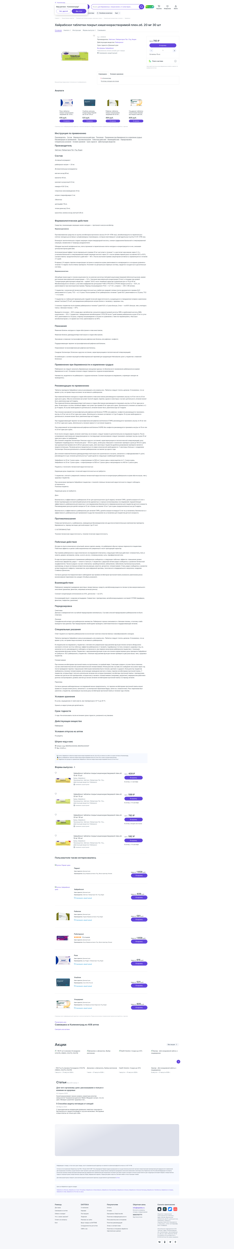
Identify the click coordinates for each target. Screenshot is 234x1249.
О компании (84, 1207)
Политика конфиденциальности (116, 1216)
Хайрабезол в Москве (62, 1190)
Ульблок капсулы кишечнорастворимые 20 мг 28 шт (89, 112)
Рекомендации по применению (66, 139)
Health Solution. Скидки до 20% (130, 1068)
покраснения (115, 7)
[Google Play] (165, 1209)
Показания (100, 137)
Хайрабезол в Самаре (167, 1190)
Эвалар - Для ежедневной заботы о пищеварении (163, 1069)
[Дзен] (175, 1242)
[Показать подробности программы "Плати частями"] (175, 61)
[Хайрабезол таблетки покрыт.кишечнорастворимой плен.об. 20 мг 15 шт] (63, 801)
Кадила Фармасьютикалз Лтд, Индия (93, 916)
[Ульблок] (63, 982)
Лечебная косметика (105, 13)
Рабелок (77, 911)
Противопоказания (84, 139)
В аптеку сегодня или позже (110, 81)
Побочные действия (99, 139)
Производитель (60, 137)
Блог (56, 1222)
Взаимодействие (113, 139)
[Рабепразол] (63, 938)
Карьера (83, 1210)
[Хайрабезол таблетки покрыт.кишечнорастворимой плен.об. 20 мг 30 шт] (63, 822)
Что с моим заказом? (61, 1216)
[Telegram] (170, 1242)
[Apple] (159, 1209)
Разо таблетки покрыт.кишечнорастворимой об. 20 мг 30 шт (67, 112)
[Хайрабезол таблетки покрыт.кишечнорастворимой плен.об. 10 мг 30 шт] (63, 843)
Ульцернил (78, 999)
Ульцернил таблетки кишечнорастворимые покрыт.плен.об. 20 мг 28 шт (136, 112)
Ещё (116, 13)
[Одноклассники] (165, 1242)
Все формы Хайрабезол (105, 48)
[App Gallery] (175, 1209)
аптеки (118, 1177)
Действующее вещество (106, 142)
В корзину (67, 121)
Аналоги (67, 30)
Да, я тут (79, 11)
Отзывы (109, 1210)
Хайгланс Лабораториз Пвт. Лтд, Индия (122, 39)
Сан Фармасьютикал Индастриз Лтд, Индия (95, 1004)
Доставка (58, 1207)
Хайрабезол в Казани (123, 1190)
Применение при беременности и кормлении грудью (123, 137)
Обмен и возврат (60, 1213)
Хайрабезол (81, 778)
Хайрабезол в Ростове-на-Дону (75, 1191)
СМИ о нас (84, 1228)
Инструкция (76, 30)
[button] (60, 2)
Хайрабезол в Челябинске (154, 1190)
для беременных (104, 7)
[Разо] (63, 960)
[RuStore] (170, 1209)
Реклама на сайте (86, 1219)
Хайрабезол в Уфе (61, 1191)
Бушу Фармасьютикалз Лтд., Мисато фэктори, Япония (97, 873)
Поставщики (85, 1213)
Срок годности (92, 142)
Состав (69, 137)
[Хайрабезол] (63, 894)
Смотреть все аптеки (62, 1029)
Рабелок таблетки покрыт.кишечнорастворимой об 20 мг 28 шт (113, 112)
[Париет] (63, 872)
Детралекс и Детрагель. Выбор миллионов (102, 1068)
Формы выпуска (89, 30)
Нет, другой (63, 11)
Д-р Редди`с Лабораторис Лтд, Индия (93, 960)
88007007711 (137, 1215)
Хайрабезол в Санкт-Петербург (77, 1190)
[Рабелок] (63, 916)
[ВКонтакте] (159, 1242)
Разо (76, 955)
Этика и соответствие (114, 1225)
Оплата (109, 1207)
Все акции (171, 1044)
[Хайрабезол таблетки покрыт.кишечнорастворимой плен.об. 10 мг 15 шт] (63, 780)
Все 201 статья (72, 1083)
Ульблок (77, 977)
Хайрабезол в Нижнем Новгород (137, 1190)
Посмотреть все (60, 1022)
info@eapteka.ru (139, 1208)
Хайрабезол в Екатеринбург (109, 1190)
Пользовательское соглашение (116, 1219)
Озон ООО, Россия (88, 982)
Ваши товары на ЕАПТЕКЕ (89, 1222)
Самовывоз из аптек (61, 1210)
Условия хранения (116, 74)
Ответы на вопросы (61, 1219)
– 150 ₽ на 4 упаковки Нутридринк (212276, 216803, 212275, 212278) (70, 1069)
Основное (58, 30)
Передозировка (126, 139)
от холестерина (125, 7)
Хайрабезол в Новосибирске (93, 1190)
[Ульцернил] (63, 1004)
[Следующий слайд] (178, 1061)
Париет (77, 868)
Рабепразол (119, 42)
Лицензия (84, 1216)
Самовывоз (101, 30)
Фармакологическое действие (84, 137)
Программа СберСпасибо (115, 1213)
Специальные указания (63, 142)
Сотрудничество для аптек (89, 1225)
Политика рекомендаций (114, 1222)
